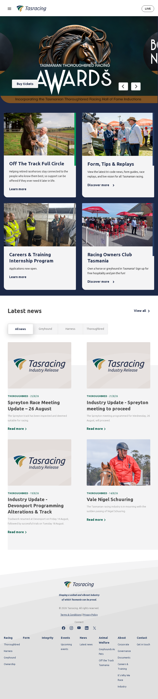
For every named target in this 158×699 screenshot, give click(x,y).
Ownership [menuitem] (9, 664)
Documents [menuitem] (124, 657)
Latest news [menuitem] (86, 644)
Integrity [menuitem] (47, 637)
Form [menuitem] (26, 637)
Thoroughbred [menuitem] (12, 644)
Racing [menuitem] (8, 637)
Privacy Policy (90, 614)
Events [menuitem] (65, 637)
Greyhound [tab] (45, 328)
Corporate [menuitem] (123, 644)
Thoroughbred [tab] (95, 328)
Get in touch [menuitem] (143, 644)
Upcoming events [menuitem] (66, 646)
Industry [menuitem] (122, 686)
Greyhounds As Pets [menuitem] (107, 651)
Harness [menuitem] (8, 651)
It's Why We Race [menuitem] (124, 677)
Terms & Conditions (70, 614)
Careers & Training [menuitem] (123, 666)
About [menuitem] (122, 637)
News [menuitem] (83, 637)
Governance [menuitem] (124, 651)
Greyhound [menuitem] (10, 657)
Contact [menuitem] (142, 637)
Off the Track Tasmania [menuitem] (106, 662)
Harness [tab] (70, 328)
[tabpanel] (79, 440)
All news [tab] (20, 329)
